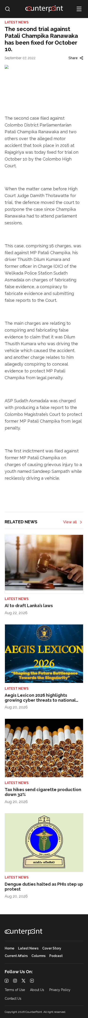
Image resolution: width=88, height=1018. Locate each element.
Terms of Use (15, 990)
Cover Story (51, 948)
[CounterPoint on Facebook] (6, 981)
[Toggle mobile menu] (79, 9)
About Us (37, 990)
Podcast (56, 956)
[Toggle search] (7, 9)
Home (9, 948)
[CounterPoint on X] (23, 981)
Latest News (28, 948)
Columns (38, 956)
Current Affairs (16, 956)
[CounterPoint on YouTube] (32, 981)
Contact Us (13, 998)
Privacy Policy (59, 990)
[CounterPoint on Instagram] (15, 981)
